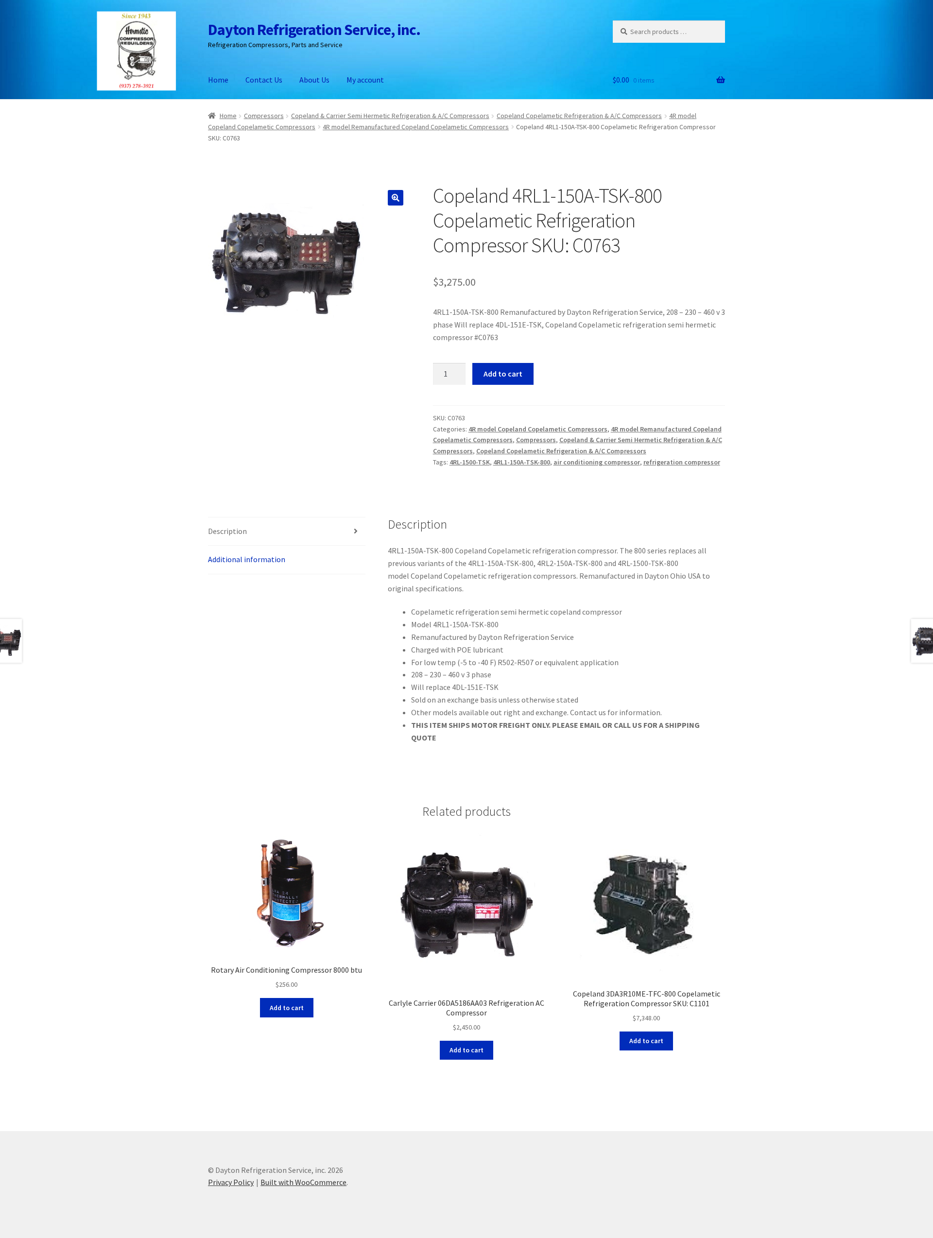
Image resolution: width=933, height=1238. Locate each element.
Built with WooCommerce (303, 1182)
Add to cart (503, 373)
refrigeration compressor (681, 462)
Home (218, 80)
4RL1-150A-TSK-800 (521, 462)
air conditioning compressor (596, 462)
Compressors (264, 115)
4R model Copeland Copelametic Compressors (537, 429)
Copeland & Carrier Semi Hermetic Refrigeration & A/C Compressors (390, 115)
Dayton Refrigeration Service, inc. (314, 29)
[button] (395, 198)
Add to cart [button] (287, 1007)
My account (365, 80)
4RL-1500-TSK (469, 462)
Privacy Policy (231, 1182)
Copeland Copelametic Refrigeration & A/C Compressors (579, 115)
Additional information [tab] (246, 559)
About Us (314, 80)
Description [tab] (227, 531)
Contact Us (263, 80)
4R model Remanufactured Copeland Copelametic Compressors (416, 126)
